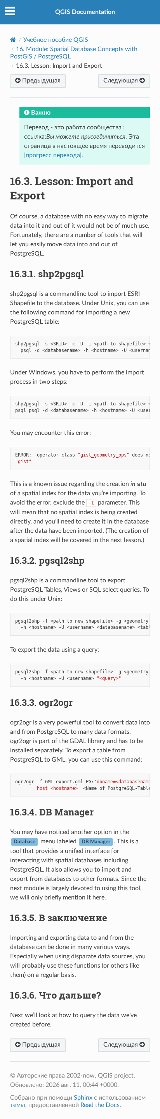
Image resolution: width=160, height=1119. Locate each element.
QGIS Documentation (85, 12)
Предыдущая (41, 80)
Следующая (121, 80)
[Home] (13, 39)
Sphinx (83, 1098)
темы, (18, 1105)
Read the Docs (100, 1105)
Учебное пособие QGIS (55, 40)
